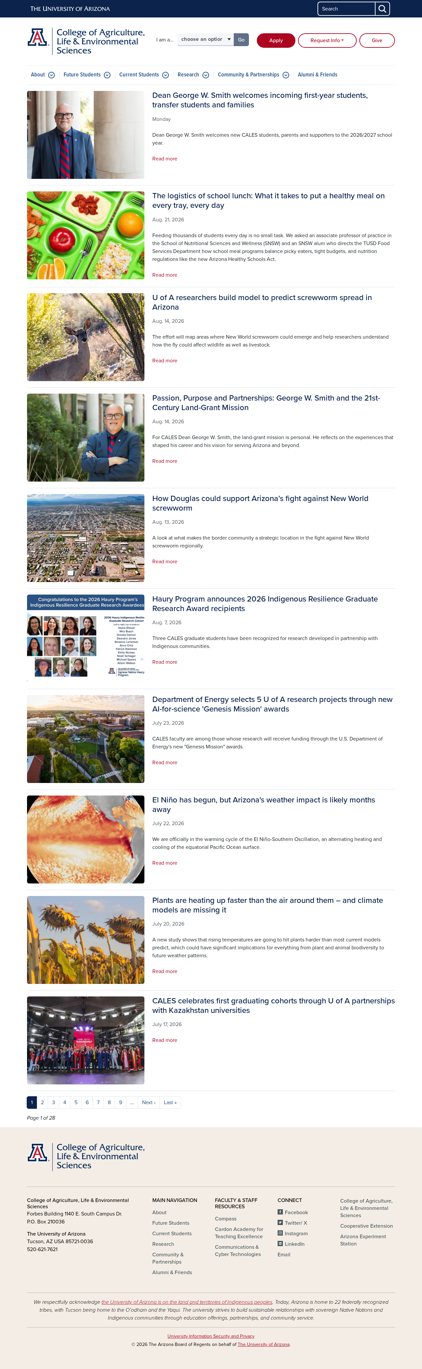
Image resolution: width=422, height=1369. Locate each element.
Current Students (139, 75)
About (38, 75)
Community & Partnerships (248, 75)
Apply (276, 40)
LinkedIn (295, 1244)
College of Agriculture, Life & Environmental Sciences (366, 1208)
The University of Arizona (263, 1344)
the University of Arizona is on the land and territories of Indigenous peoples (187, 1302)
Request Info (325, 40)
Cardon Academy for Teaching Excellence (239, 1233)
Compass (225, 1218)
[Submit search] (383, 9)
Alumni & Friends (317, 75)
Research (188, 75)
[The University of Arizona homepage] (70, 9)
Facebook (296, 1212)
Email (284, 1254)
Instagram (296, 1233)
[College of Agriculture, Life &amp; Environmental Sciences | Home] (85, 41)
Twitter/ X (296, 1223)
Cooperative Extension (366, 1226)
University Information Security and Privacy (211, 1336)
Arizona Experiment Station (363, 1240)
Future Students (82, 75)
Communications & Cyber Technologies (238, 1251)
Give (377, 40)
